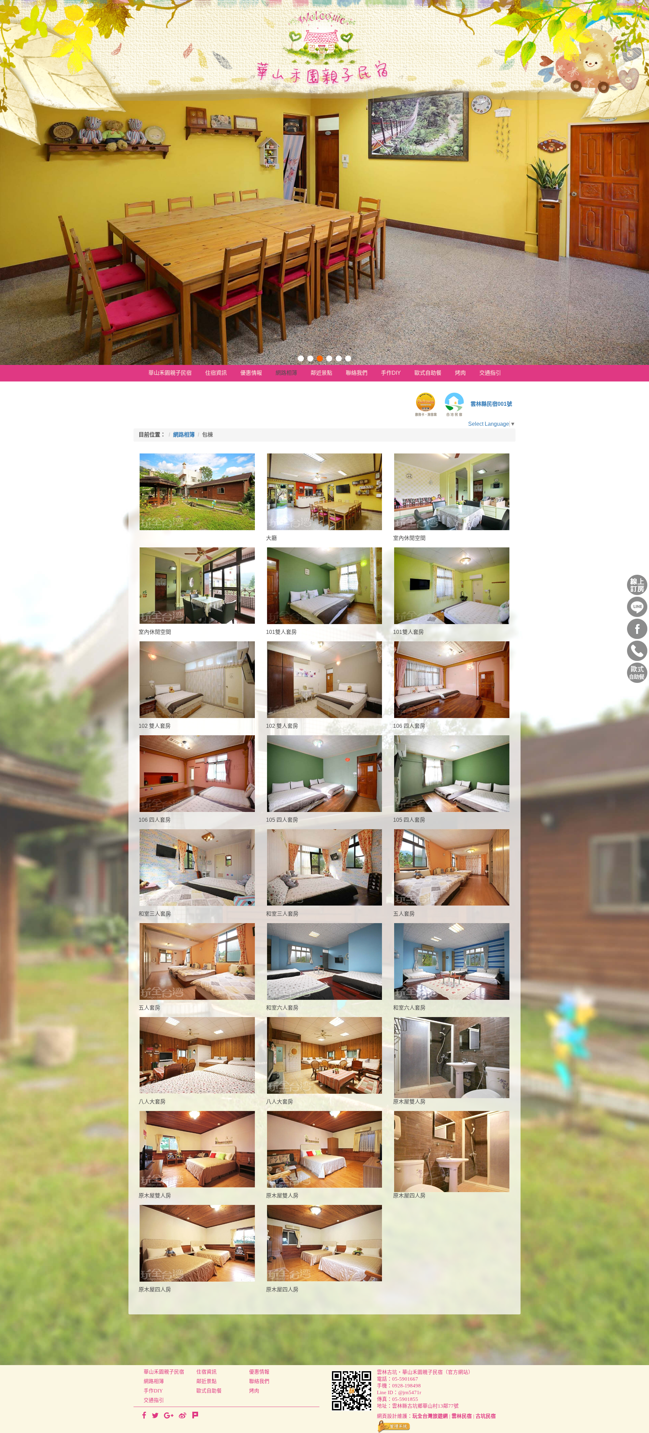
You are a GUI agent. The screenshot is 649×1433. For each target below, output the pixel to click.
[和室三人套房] (197, 867)
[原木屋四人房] (451, 1152)
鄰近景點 (321, 373)
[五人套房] (451, 867)
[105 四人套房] (324, 773)
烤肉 (460, 373)
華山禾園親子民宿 (170, 373)
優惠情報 (251, 373)
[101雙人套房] (324, 585)
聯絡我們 (356, 373)
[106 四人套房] (451, 679)
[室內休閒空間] (451, 491)
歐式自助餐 (427, 373)
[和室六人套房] (324, 961)
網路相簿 (286, 373)
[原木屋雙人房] (451, 1057)
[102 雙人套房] (197, 679)
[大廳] (324, 491)
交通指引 (490, 373)
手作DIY (391, 373)
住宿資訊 (216, 373)
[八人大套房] (197, 1055)
